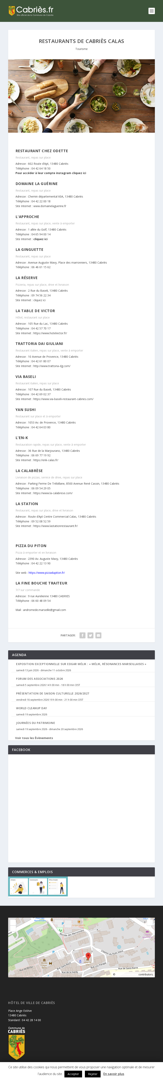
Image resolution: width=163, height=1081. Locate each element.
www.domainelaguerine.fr (49, 206)
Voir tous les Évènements (34, 738)
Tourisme (81, 49)
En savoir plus (113, 1074)
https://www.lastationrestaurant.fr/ (55, 526)
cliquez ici (40, 239)
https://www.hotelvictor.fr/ (50, 333)
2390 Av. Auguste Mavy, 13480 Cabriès (53, 559)
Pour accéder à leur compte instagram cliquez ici (51, 173)
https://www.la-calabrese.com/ (53, 493)
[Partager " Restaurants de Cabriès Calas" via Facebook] (82, 635)
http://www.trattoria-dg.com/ (52, 366)
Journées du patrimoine (35, 723)
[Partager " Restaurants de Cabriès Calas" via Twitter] (90, 635)
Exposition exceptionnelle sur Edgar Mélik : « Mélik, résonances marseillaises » (81, 664)
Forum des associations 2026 (39, 679)
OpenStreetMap (127, 974)
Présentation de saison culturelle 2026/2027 (52, 693)
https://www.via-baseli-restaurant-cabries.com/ (63, 399)
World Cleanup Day (31, 708)
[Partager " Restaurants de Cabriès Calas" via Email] (98, 635)
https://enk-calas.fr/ (45, 460)
